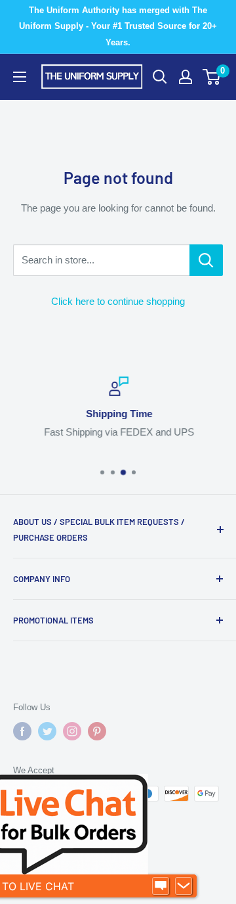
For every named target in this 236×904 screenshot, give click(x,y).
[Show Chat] (160, 886)
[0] (212, 77)
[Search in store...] (206, 260)
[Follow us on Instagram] (72, 731)
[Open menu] (19, 77)
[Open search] (160, 77)
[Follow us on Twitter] (47, 731)
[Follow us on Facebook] (22, 731)
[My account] (185, 77)
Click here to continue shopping (118, 301)
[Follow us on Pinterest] (97, 731)
